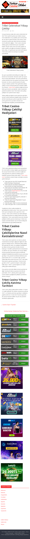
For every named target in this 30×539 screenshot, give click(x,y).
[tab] (15, 319)
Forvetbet (3, 497)
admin (12, 30)
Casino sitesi (12, 87)
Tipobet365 (3, 510)
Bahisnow (3, 490)
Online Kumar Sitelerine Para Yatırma (16, 311)
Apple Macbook (16, 191)
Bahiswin (3, 492)
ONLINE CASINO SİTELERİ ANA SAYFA (10, 23)
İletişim (2, 524)
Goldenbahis (4, 499)
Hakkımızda (3, 522)
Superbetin (3, 508)
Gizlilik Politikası (4, 520)
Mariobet (3, 504)
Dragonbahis (4, 495)
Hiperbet (3, 501)
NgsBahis (3, 506)
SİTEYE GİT (23, 319)
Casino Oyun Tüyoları (8, 305)
